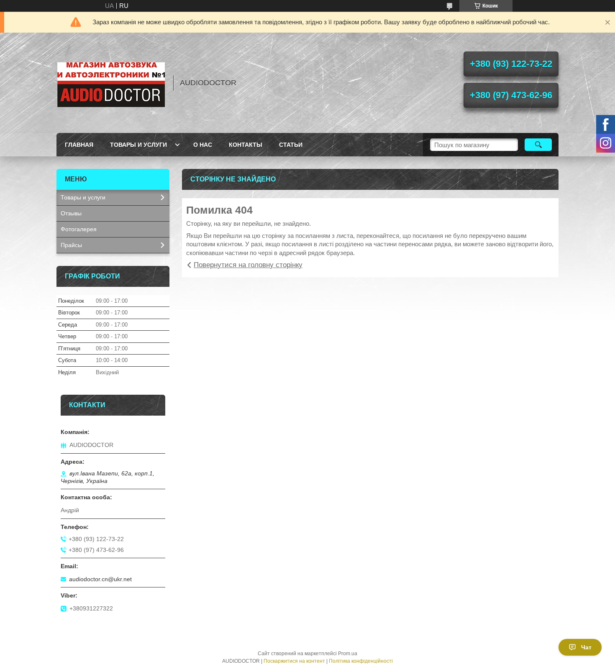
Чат (586, 647)
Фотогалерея (79, 229)
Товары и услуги (138, 144)
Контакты (245, 144)
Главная (79, 144)
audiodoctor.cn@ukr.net (100, 579)
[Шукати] (538, 144)
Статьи (290, 144)
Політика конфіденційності (361, 661)
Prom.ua (347, 653)
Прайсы (71, 245)
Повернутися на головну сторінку (248, 265)
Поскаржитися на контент (294, 661)
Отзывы (71, 213)
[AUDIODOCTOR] (110, 83)
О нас (202, 144)
